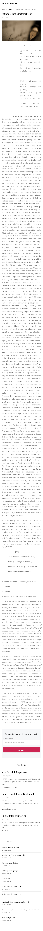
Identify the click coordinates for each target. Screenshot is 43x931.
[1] (30, 169)
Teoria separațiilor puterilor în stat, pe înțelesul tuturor (21, 910)
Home (3, 9)
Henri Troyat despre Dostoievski (18, 794)
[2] (39, 183)
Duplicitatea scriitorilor (14, 815)
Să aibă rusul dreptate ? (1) (11, 894)
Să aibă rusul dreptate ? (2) (11, 886)
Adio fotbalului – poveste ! (15, 772)
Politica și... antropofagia (10, 871)
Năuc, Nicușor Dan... (9, 918)
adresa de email (8, 738)
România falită (6, 879)
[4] (25, 297)
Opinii (10, 9)
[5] (7, 489)
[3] (7, 227)
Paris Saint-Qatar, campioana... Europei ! (15, 902)
